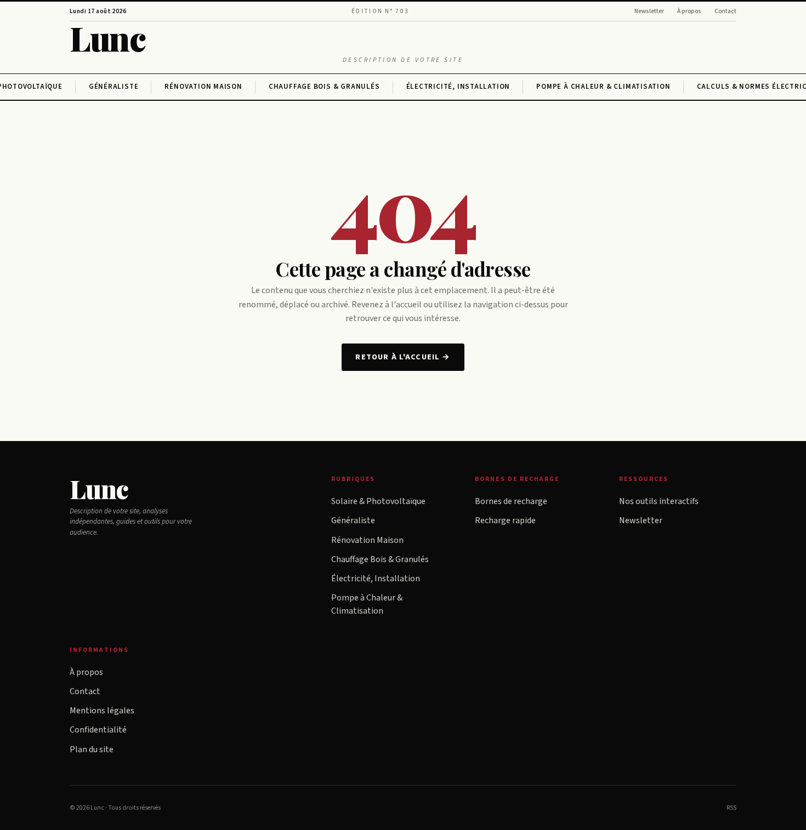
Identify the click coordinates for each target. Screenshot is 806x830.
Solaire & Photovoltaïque (378, 501)
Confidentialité (98, 730)
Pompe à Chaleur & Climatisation (603, 86)
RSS (731, 807)
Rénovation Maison (203, 86)
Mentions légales (102, 711)
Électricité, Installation (458, 86)
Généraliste (114, 86)
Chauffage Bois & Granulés (324, 86)
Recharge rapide (505, 520)
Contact (725, 11)
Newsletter (649, 11)
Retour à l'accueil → (402, 357)
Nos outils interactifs (659, 501)
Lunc (107, 37)
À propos (689, 11)
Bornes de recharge (511, 501)
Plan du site (91, 749)
